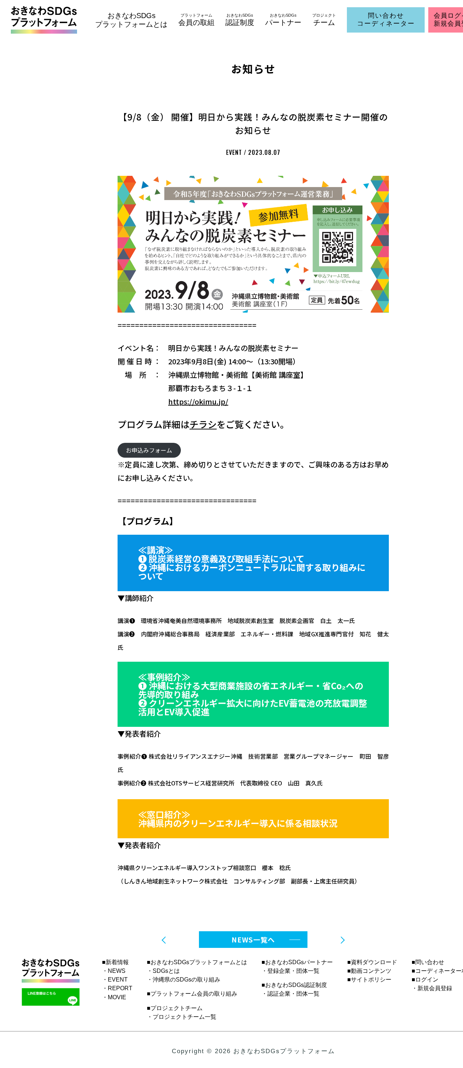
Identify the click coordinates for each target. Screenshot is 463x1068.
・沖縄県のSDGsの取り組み (183, 979)
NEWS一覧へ (253, 939)
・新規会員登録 (432, 988)
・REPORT (117, 988)
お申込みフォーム (149, 450)
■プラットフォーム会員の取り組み (192, 994)
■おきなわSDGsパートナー (297, 962)
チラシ (203, 424)
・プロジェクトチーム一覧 (181, 1017)
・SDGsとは (163, 971)
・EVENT (115, 979)
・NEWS (114, 971)
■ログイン (425, 979)
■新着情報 (115, 962)
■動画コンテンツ (369, 971)
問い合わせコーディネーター (386, 19)
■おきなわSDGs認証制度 (294, 985)
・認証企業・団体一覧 (290, 994)
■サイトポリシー (369, 979)
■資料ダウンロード (372, 962)
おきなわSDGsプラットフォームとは (131, 20)
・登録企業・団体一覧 (290, 971)
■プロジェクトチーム (175, 1008)
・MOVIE (114, 997)
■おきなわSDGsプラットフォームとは (197, 962)
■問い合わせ (428, 962)
